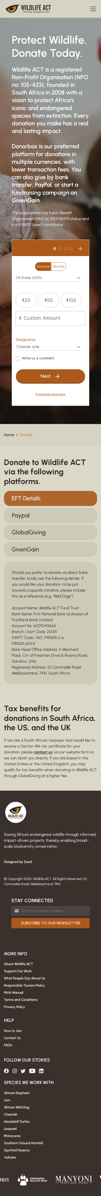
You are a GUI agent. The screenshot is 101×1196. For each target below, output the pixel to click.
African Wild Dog (16, 1107)
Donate (26, 434)
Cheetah (10, 1114)
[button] (92, 9)
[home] (28, 9)
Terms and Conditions (21, 1000)
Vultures (10, 1157)
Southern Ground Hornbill (23, 1143)
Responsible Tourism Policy (24, 985)
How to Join (13, 1031)
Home (9, 434)
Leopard (10, 1129)
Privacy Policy (14, 1007)
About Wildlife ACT (18, 964)
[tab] (50, 498)
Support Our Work (18, 971)
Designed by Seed (18, 862)
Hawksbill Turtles (17, 1122)
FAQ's (8, 1045)
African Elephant (17, 1093)
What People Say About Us (24, 978)
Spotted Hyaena (16, 1150)
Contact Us (12, 1038)
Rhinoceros (12, 1136)
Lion (7, 1100)
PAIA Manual (13, 992)
